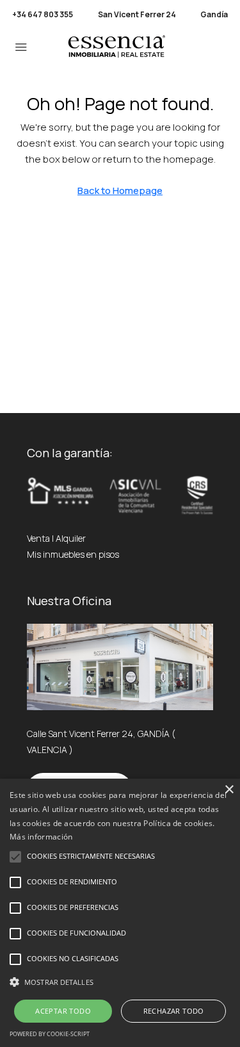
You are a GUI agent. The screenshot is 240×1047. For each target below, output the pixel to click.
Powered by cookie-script (50, 1034)
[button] (120, 982)
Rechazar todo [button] (173, 1011)
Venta (38, 538)
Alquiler (71, 538)
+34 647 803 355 (42, 14)
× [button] (229, 790)
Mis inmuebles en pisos (73, 554)
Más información (41, 836)
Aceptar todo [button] (63, 1011)
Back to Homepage (120, 190)
